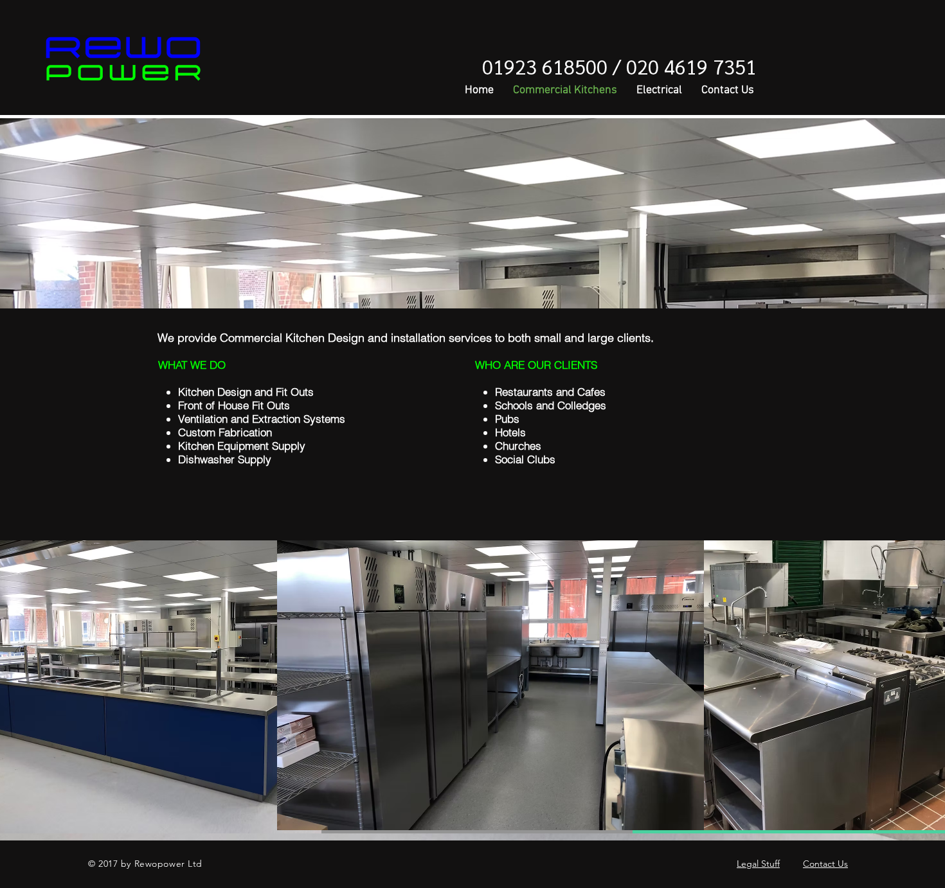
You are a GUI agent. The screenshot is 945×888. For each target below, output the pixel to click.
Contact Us (825, 863)
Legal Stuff (758, 863)
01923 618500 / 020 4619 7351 (619, 66)
